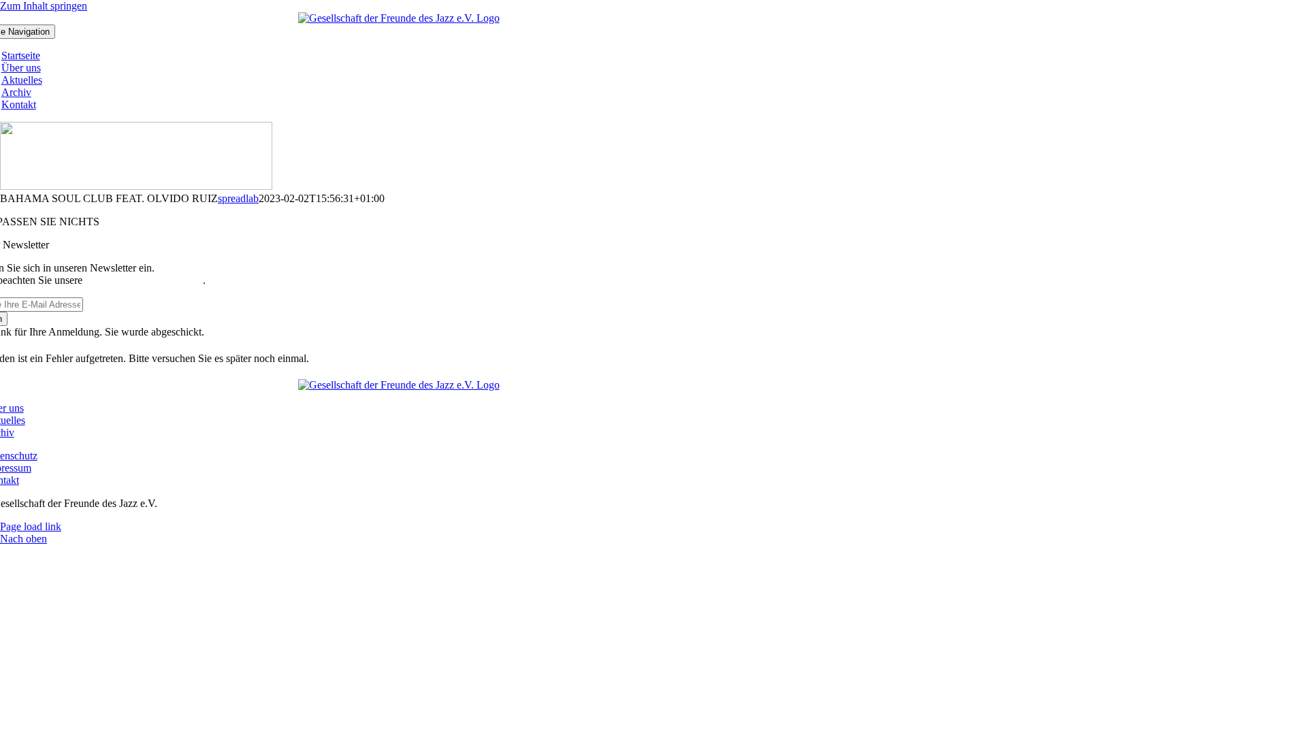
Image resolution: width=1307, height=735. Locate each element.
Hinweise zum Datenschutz (144, 280)
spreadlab (238, 198)
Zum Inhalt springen (43, 6)
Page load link (30, 526)
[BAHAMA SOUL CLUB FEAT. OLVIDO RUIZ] (136, 186)
